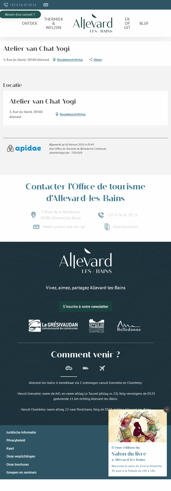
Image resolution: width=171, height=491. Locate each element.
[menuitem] (30, 23)
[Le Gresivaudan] (53, 325)
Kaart (10, 448)
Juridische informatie (21, 432)
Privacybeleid (15, 440)
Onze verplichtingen (20, 456)
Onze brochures (17, 464)
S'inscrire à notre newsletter (85, 306)
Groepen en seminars (21, 472)
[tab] (68, 369)
